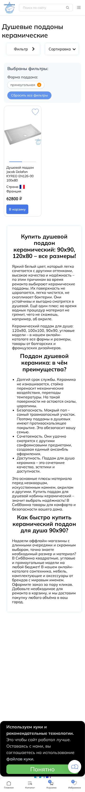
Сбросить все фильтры (29, 95)
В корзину (17, 209)
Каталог (78, 7)
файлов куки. (20, 759)
